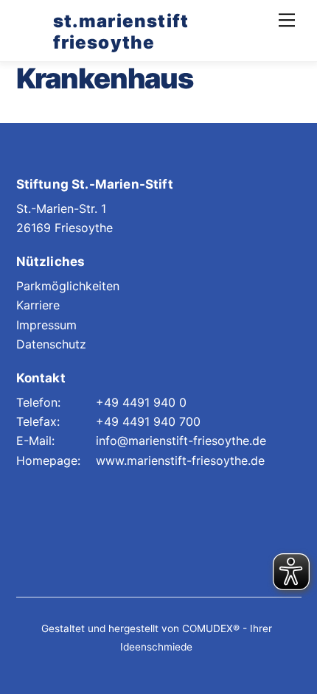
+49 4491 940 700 (148, 421)
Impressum (46, 325)
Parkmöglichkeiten (67, 285)
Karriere (38, 305)
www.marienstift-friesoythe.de (180, 460)
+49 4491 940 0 (141, 402)
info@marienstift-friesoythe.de (181, 440)
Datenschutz (51, 344)
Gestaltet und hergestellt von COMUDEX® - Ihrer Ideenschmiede (156, 638)
